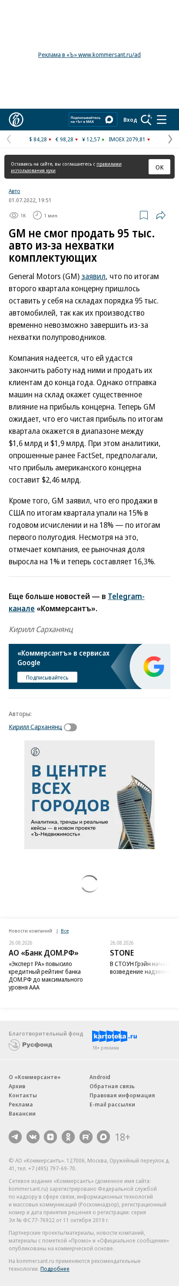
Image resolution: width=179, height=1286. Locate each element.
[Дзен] (50, 1136)
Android (100, 1077)
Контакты (23, 1095)
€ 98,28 (64, 139)
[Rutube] (86, 1136)
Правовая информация (122, 1095)
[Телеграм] (15, 1136)
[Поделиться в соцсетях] (161, 215)
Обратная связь (112, 1086)
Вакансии (22, 1113)
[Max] (103, 1136)
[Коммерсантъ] (16, 119)
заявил (93, 276)
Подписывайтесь (47, 677)
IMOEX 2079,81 (127, 139)
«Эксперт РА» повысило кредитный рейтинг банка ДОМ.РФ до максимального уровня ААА (46, 975)
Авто (14, 191)
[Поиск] (146, 119)
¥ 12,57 (91, 139)
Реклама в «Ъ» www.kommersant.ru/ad (89, 54)
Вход (130, 119)
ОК (160, 167)
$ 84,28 (38, 139)
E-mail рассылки (112, 1104)
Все (65, 930)
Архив (17, 1086)
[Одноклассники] (68, 1136)
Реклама (21, 1104)
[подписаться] (72, 727)
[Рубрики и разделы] (161, 119)
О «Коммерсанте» (35, 1077)
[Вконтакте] (33, 1136)
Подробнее (55, 1269)
